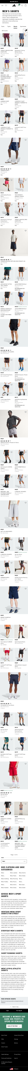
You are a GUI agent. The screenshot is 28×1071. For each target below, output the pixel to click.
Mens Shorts (22, 873)
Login (7, 1010)
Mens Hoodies (5, 887)
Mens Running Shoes (14, 882)
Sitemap (16, 1039)
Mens (2, 873)
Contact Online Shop (19, 1035)
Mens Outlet (22, 887)
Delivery (16, 1043)
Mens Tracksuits (22, 882)
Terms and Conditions (6, 1058)
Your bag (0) (19, 1010)
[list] (14, 26)
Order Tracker (4, 1046)
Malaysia (16, 1068)
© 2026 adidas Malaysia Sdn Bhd (6, 1063)
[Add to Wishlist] (11, 36)
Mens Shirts (13, 884)
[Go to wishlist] (6, 5)
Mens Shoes (13, 887)
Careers (3, 1043)
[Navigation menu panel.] (2, 5)
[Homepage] (14, 6)
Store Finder (4, 1035)
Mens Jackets (13, 873)
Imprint (16, 1058)
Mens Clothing (5, 878)
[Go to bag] (25, 5)
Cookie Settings (5, 1054)
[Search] (22, 5)
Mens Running (14, 878)
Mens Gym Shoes (21, 885)
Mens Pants (13, 875)
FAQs (2, 1039)
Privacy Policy (17, 1054)
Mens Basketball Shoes (4, 876)
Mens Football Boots (5, 882)
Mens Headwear (3, 885)
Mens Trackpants (22, 879)
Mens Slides (22, 875)
